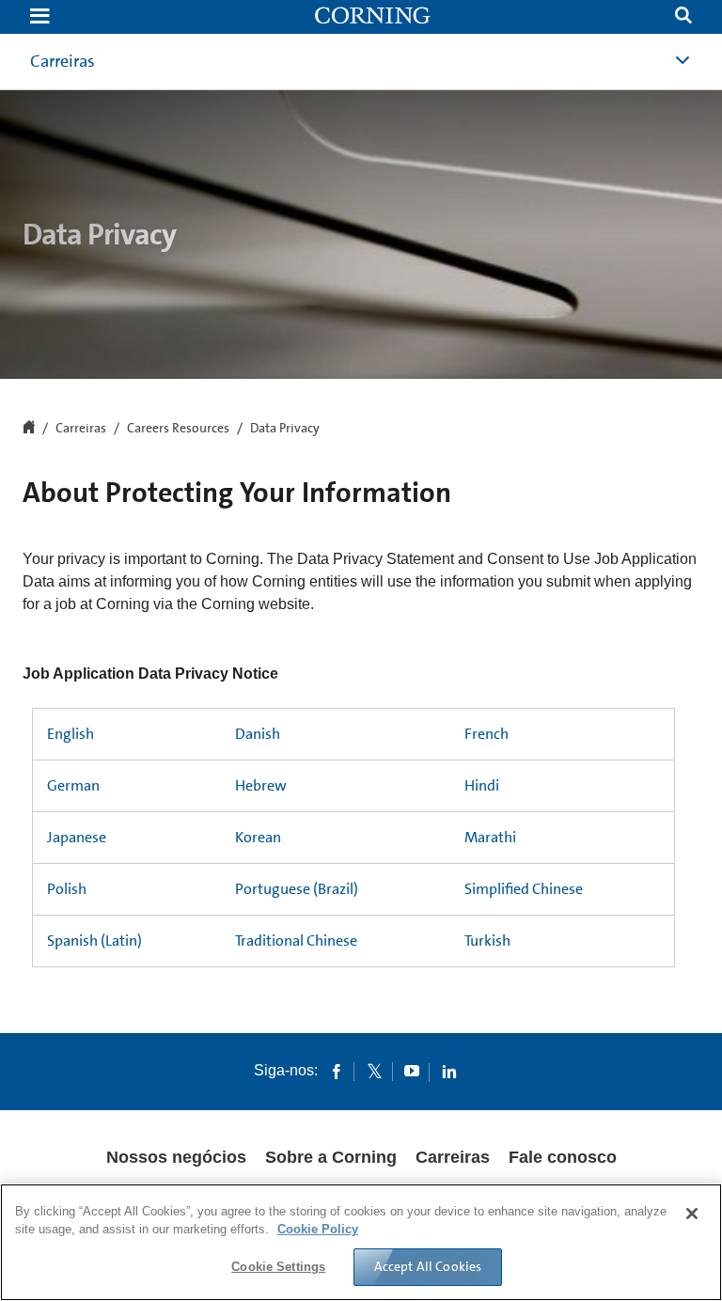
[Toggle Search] (683, 17)
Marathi (490, 837)
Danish (257, 734)
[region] (361, 1242)
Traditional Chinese (296, 940)
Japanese (76, 837)
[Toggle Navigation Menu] (39, 17)
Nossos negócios (176, 1157)
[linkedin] (449, 1071)
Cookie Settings (278, 1267)
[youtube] (412, 1071)
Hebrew (261, 785)
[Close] (692, 1213)
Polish (66, 889)
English (70, 734)
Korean (258, 837)
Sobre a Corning (331, 1157)
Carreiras (80, 428)
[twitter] (374, 1071)
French (486, 734)
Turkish (487, 940)
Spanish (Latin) (94, 940)
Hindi (481, 785)
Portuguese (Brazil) (296, 889)
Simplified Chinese (523, 889)
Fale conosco (563, 1157)
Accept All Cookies (428, 1266)
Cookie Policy (317, 1229)
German (73, 785)
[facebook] (336, 1071)
